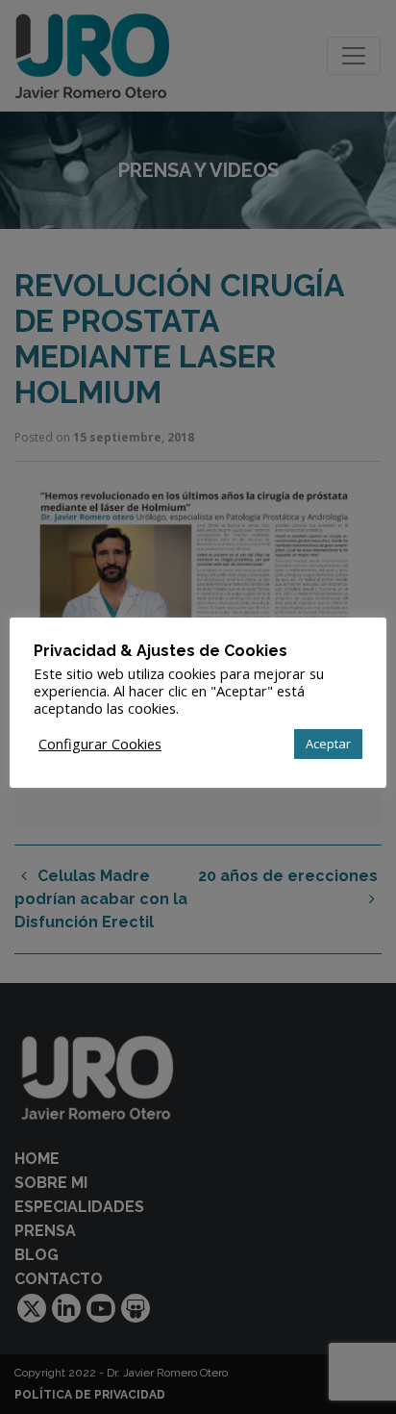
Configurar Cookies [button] (99, 743)
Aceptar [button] (328, 743)
